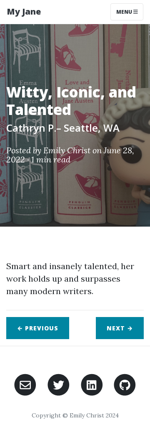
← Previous (37, 328)
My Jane (24, 11)
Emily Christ (66, 150)
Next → (120, 328)
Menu (124, 11)
